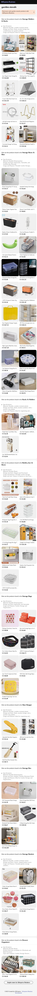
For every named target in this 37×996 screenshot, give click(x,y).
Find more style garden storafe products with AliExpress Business (15, 12)
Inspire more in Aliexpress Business (18, 982)
